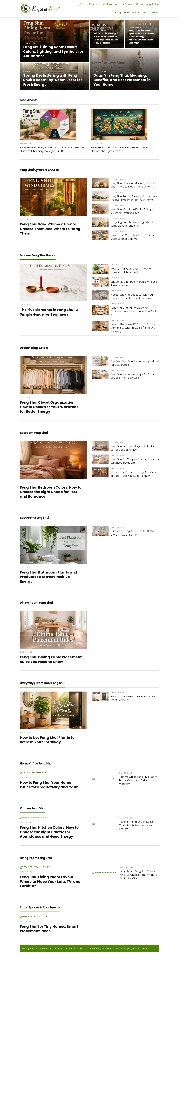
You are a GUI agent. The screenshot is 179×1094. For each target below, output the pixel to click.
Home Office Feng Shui (36, 763)
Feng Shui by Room (85, 4)
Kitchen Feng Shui (32, 808)
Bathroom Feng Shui (34, 518)
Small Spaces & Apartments (40, 907)
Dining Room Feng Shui (36, 602)
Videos (155, 12)
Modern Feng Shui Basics (117, 4)
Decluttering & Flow (147, 4)
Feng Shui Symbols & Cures (131, 12)
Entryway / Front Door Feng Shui (42, 683)
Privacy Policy (29, 948)
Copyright (129, 948)
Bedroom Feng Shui (34, 433)
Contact (83, 948)
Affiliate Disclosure (112, 948)
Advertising (95, 948)
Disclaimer (142, 948)
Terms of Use (60, 948)
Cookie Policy (44, 948)
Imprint (72, 948)
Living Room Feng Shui (36, 858)
